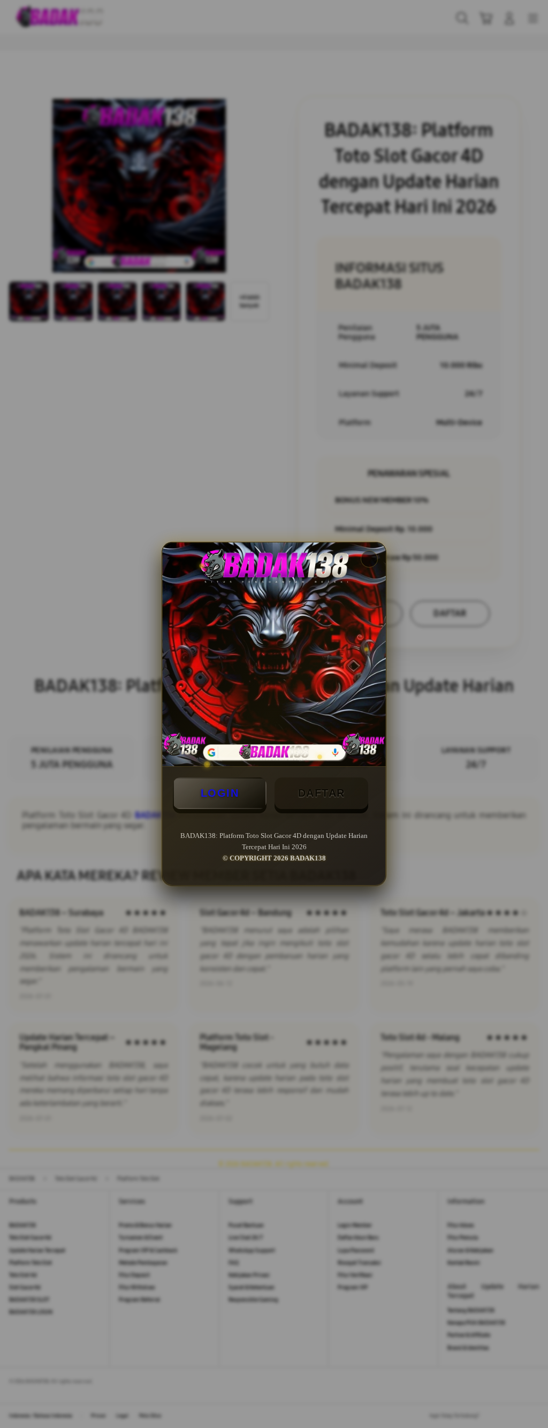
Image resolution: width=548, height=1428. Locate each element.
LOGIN (220, 793)
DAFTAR (321, 793)
